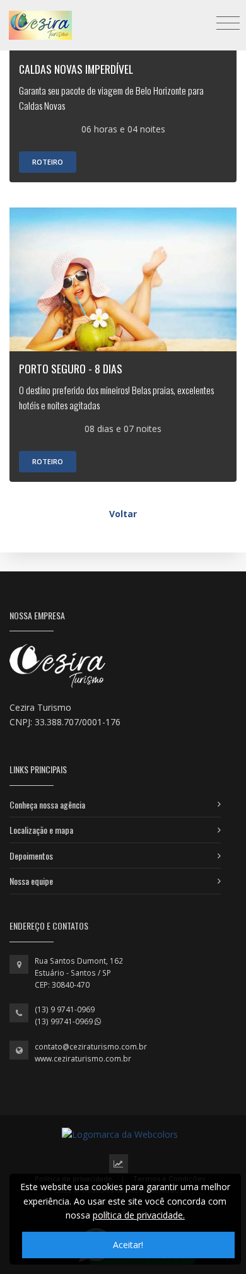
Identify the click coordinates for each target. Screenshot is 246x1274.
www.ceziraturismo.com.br (83, 1058)
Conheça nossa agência (47, 804)
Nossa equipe (31, 880)
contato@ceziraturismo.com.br (91, 1046)
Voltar (123, 514)
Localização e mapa (41, 829)
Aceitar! (128, 1245)
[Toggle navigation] (228, 22)
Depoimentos (31, 855)
